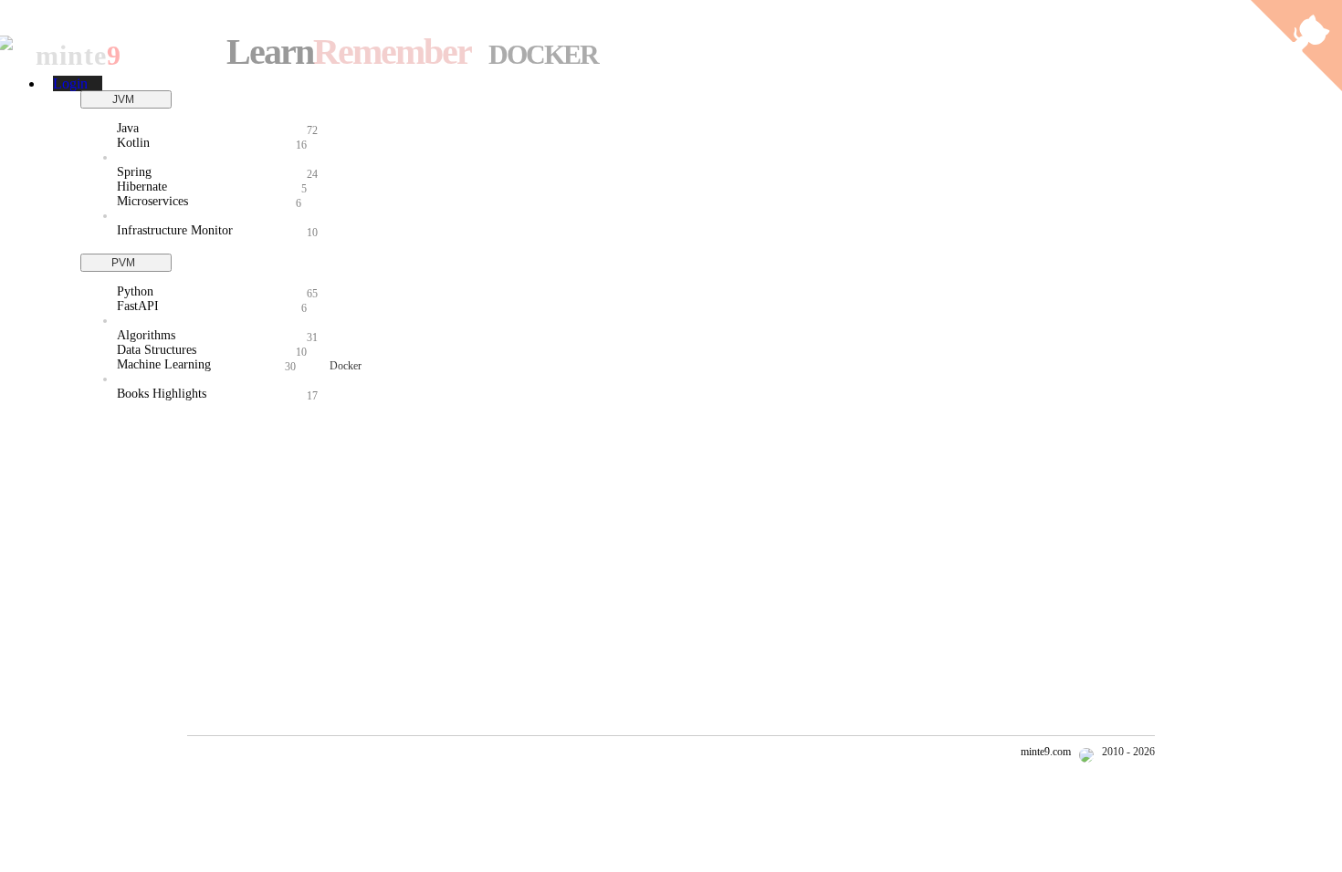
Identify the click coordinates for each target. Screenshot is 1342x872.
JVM (126, 99)
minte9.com (1046, 751)
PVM (126, 262)
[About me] (1087, 751)
